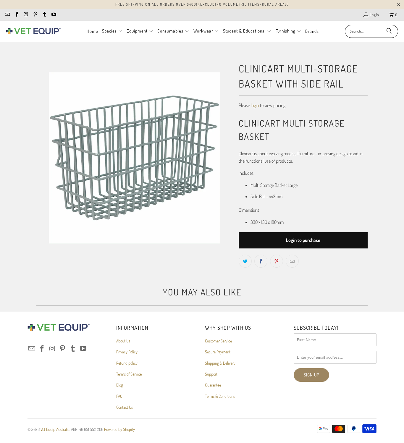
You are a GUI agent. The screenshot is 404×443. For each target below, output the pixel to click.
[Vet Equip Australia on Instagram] (25, 14)
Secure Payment (217, 351)
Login (374, 14)
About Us (123, 340)
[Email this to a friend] (292, 261)
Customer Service (218, 340)
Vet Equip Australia (55, 429)
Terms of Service (129, 373)
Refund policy (127, 363)
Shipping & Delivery (220, 363)
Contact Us (124, 407)
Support (211, 373)
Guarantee (213, 384)
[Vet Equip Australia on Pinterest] (35, 14)
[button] (112, 31)
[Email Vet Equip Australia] (7, 14)
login (255, 105)
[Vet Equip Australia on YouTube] (53, 14)
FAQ (119, 396)
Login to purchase (303, 240)
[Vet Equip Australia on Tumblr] (44, 14)
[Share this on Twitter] (245, 261)
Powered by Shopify (119, 429)
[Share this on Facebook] (260, 261)
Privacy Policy (127, 351)
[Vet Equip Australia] (33, 31)
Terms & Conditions (220, 396)
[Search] (389, 31)
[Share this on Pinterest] (276, 261)
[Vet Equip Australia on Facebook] (16, 14)
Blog (119, 384)
